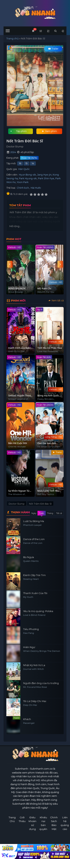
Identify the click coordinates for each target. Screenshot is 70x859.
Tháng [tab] (50, 513)
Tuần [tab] (41, 513)
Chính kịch (23, 187)
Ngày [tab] (33, 513)
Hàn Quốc (24, 169)
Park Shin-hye (46, 178)
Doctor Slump (16, 503)
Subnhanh (21, 768)
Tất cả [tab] (59, 513)
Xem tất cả (57, 300)
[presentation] (10, 264)
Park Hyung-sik (28, 178)
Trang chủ (12, 38)
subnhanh (35, 13)
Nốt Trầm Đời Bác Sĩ (40, 503)
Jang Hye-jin (44, 174)
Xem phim (51, 131)
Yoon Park (23, 182)
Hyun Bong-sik (27, 174)
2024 (13, 152)
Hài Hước (36, 187)
